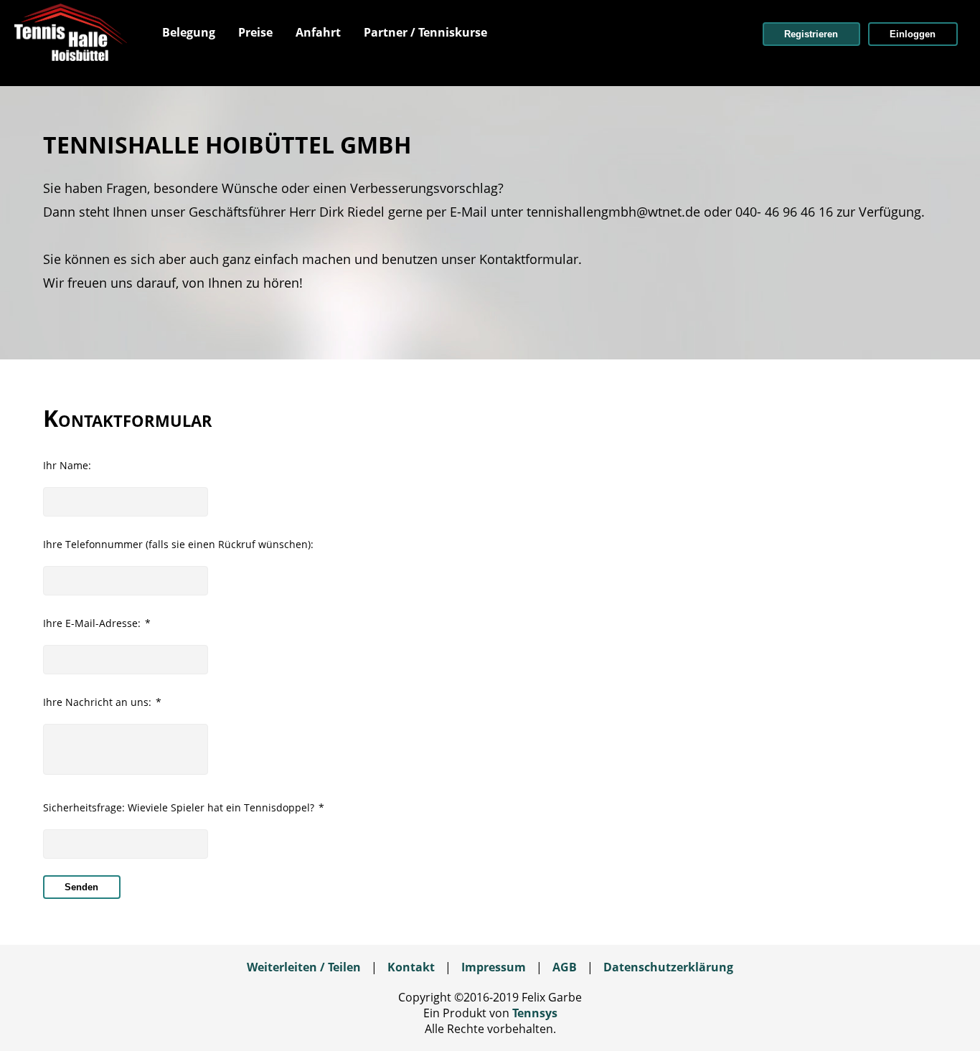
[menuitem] (189, 32)
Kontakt (411, 967)
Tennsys (534, 1013)
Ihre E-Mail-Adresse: (97, 623)
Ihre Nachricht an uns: (102, 702)
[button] (811, 34)
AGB (564, 967)
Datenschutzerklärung (668, 967)
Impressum (493, 967)
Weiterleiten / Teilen (304, 967)
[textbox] (125, 502)
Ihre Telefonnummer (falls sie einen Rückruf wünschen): (178, 544)
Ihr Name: (67, 465)
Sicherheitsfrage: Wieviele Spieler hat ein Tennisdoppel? (183, 807)
